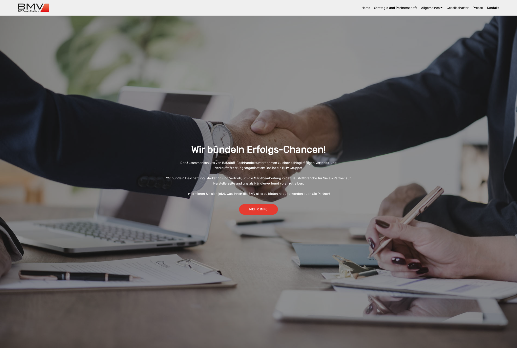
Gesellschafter (458, 8)
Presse (478, 8)
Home (365, 8)
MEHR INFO (258, 209)
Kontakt (493, 8)
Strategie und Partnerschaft (395, 8)
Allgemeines (430, 8)
